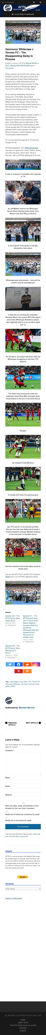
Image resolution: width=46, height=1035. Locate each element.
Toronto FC (36, 681)
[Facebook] (19, 665)
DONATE (23, 1031)
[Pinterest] (19, 672)
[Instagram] (36, 665)
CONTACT (23, 1028)
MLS (7, 65)
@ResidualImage (31, 148)
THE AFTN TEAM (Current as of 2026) (23, 1025)
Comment (9, 750)
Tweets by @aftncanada (13, 898)
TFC (29, 681)
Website (8, 795)
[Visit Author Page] (8, 700)
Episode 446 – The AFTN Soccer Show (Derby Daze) (12, 618)
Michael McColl (31, 63)
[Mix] (27, 672)
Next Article (32, 723)
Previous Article (12, 724)
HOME (23, 1020)
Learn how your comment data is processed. (22, 835)
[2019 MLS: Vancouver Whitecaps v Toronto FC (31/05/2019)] (23, 604)
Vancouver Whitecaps (12, 684)
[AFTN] (23, 8)
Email (7, 786)
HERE (7, 576)
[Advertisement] (23, 926)
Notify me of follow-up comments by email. (22, 814)
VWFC (13, 686)
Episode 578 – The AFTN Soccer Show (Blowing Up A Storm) (12, 649)
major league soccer (16, 681)
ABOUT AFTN (23, 1022)
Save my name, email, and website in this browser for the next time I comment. (21, 807)
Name (7, 777)
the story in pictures (28, 684)
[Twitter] (10, 665)
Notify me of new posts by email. (18, 820)
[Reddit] (27, 665)
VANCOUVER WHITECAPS (20, 65)
